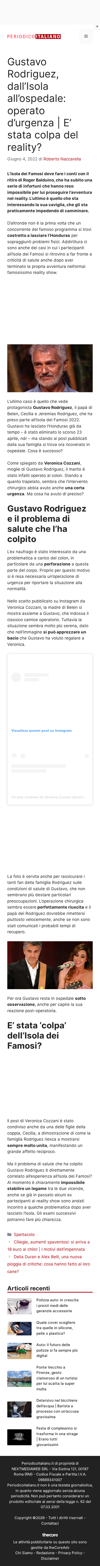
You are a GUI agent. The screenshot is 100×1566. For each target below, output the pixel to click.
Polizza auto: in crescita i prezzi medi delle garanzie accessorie (57, 1305)
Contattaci (50, 1523)
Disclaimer (50, 1558)
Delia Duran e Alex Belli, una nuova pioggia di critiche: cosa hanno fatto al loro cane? (48, 1264)
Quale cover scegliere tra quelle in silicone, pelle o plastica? (55, 1328)
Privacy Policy (70, 1553)
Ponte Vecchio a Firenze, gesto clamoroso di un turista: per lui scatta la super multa (57, 1378)
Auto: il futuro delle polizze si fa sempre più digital (57, 1350)
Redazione (45, 1553)
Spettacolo (24, 1234)
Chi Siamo (24, 1553)
